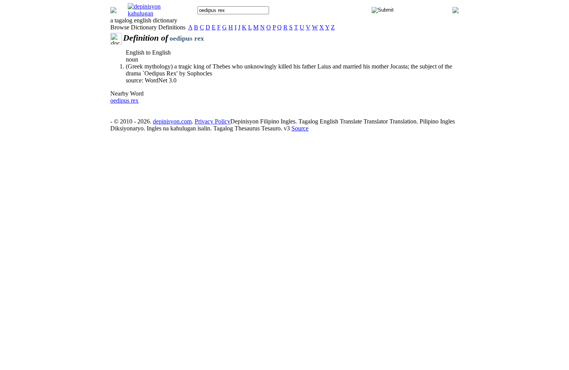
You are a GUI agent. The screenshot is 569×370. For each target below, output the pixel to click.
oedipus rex (124, 100)
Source (299, 128)
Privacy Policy (212, 121)
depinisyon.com (172, 121)
